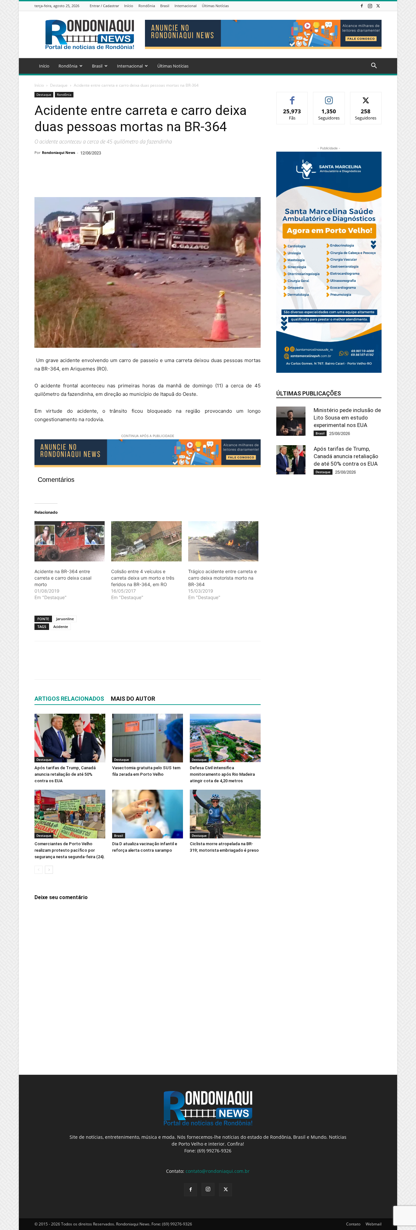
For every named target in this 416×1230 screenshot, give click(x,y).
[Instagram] (369, 5)
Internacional (186, 5)
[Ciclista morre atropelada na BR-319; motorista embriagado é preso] (225, 814)
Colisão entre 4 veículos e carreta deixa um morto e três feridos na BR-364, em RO (142, 578)
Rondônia (146, 5)
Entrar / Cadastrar (104, 5)
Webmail (374, 1224)
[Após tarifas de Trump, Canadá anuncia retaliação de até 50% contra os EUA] (69, 738)
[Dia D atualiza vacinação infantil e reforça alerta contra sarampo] (147, 814)
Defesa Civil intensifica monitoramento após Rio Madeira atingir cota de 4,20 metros (222, 774)
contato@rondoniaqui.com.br (218, 1171)
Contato (353, 1224)
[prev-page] (38, 870)
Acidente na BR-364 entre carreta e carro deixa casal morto (62, 578)
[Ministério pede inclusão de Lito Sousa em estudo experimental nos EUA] (292, 421)
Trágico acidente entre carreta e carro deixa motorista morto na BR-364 (222, 578)
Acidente (60, 626)
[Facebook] (361, 5)
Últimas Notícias (215, 5)
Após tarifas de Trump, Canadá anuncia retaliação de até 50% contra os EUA (65, 774)
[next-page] (49, 870)
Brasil (164, 5)
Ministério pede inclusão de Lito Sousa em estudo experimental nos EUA (347, 417)
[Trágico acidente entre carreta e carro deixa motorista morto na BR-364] (223, 541)
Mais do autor (133, 698)
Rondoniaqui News (58, 152)
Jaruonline (65, 618)
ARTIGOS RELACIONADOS (69, 698)
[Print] (115, 178)
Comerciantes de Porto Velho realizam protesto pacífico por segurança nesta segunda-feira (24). (69, 850)
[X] (378, 5)
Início (128, 5)
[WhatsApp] (85, 178)
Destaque (59, 85)
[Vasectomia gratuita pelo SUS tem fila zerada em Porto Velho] (147, 738)
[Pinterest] (70, 178)
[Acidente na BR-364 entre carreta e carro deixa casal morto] (69, 541)
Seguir (329, 96)
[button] (374, 66)
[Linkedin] (100, 178)
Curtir (292, 96)
